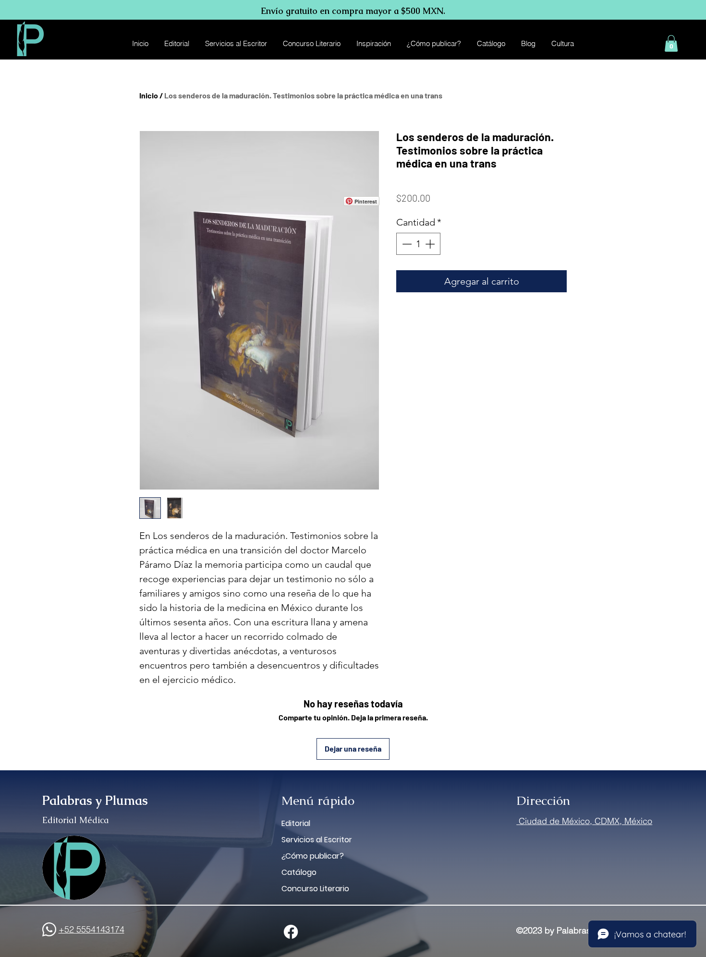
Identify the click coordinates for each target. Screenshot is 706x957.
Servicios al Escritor (316, 839)
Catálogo (298, 872)
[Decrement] (406, 243)
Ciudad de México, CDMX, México (584, 820)
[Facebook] (290, 931)
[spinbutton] (418, 243)
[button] (671, 43)
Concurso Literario (315, 888)
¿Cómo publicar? (312, 855)
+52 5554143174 (91, 929)
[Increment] (431, 243)
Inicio (148, 95)
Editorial (295, 823)
